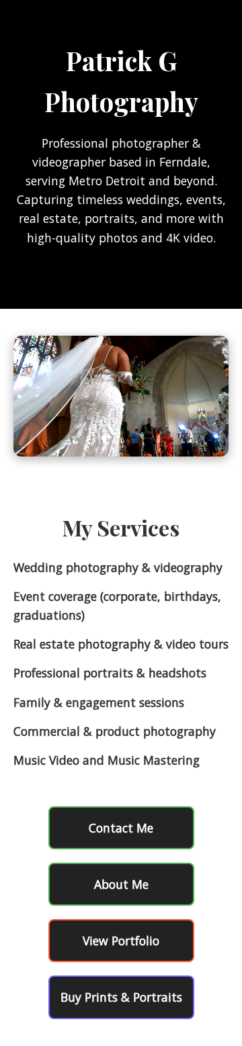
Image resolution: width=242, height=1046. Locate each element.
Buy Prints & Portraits (121, 997)
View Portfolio (121, 941)
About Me (121, 884)
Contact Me (121, 828)
